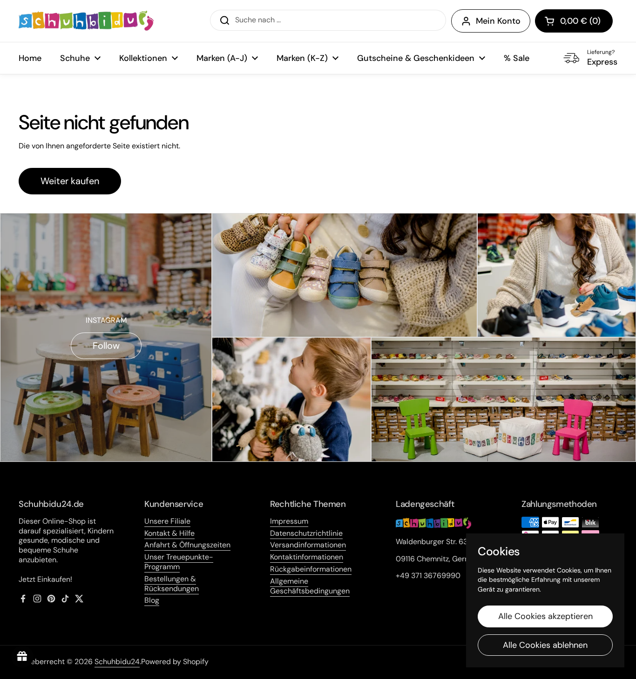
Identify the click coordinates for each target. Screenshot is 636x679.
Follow (106, 346)
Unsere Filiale (167, 521)
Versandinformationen (308, 545)
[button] (574, 21)
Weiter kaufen (70, 181)
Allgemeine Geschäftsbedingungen (310, 586)
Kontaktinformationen (306, 557)
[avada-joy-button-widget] (22, 657)
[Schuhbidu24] (86, 21)
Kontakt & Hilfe (169, 533)
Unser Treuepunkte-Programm (178, 562)
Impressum (289, 521)
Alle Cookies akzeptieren (545, 616)
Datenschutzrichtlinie (306, 533)
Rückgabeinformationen (311, 569)
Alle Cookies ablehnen (545, 645)
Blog (151, 600)
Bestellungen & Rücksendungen (171, 583)
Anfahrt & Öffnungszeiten (187, 545)
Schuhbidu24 (117, 661)
